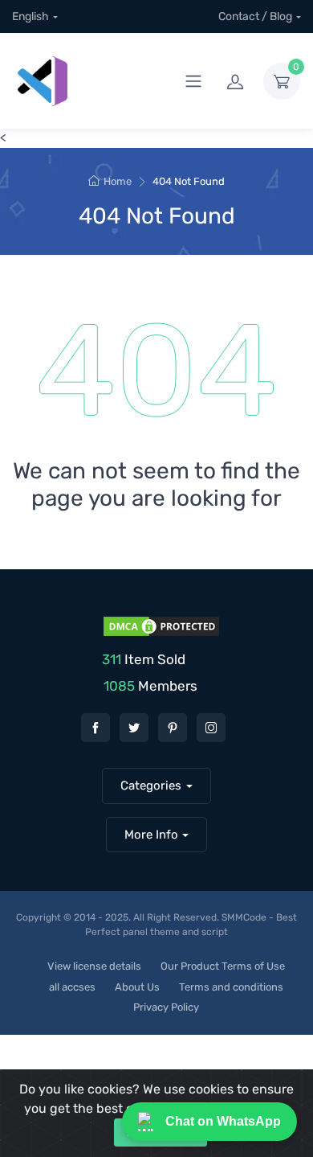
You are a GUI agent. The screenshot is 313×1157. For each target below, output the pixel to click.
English (30, 16)
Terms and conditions (231, 987)
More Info (151, 834)
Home (118, 181)
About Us (137, 987)
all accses (72, 987)
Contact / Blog (255, 16)
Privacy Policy (166, 1007)
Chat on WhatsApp (223, 1121)
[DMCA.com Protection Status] (160, 625)
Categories (150, 785)
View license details (94, 966)
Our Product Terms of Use (223, 966)
